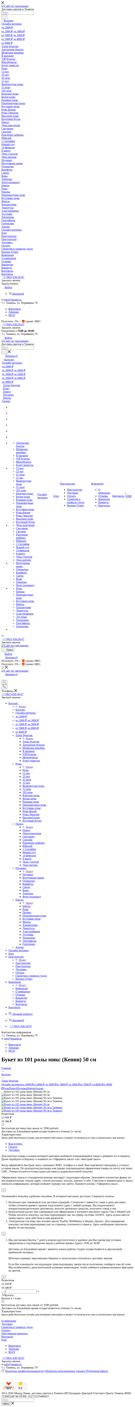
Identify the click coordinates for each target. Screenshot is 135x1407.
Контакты (7, 1336)
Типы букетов (30, 741)
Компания (21, 988)
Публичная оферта (97, 1371)
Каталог (20, 709)
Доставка (14, 1150)
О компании (8, 1320)
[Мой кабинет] (3, 678)
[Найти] (4, 17)
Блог (4, 1339)
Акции (39, 1088)
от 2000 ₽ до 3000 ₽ (44, 1084)
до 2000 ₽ (27, 1084)
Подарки (27, 874)
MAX (11, 315)
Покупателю (23, 963)
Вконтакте (14, 308)
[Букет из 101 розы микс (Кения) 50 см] (25, 1104)
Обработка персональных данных (64, 1371)
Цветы (26, 906)
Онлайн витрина (11, 1084)
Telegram (13, 311)
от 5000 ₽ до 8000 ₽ (91, 1084)
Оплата (12, 1146)
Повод (26, 830)
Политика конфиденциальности (24, 1371)
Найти (6, 1403)
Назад (22, 706)
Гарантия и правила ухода (17, 1327)
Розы (25, 770)
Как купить (15, 1143)
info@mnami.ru (13, 299)
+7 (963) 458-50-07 (13, 277)
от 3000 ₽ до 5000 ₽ (68, 1084)
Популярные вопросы (14, 1333)
